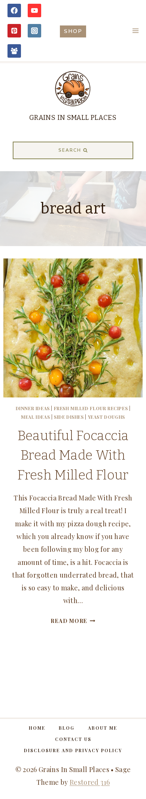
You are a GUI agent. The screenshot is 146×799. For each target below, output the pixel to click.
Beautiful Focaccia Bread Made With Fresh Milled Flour (72, 455)
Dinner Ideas (33, 408)
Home (37, 728)
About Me (102, 728)
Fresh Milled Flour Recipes (91, 408)
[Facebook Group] (14, 51)
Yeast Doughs (106, 417)
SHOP (73, 31)
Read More (73, 620)
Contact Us (73, 739)
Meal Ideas (35, 417)
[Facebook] (14, 10)
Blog (66, 728)
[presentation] (72, 327)
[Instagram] (34, 30)
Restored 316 (90, 782)
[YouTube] (34, 10)
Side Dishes (69, 417)
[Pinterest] (14, 30)
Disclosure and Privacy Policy (73, 750)
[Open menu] (135, 30)
